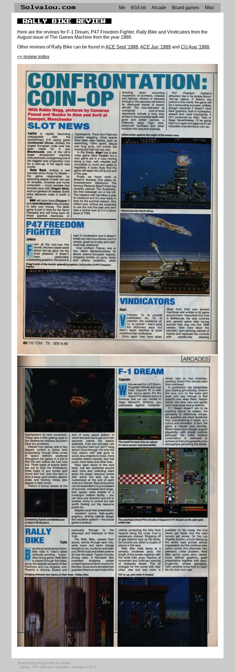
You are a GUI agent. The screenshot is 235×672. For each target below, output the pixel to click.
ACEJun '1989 (155, 46)
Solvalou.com (48, 7)
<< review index (33, 56)
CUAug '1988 (195, 46)
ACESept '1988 (121, 46)
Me (122, 7)
